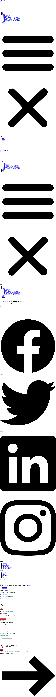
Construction (6, 16)
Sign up (11, 596)
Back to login (2, 620)
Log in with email (3, 594)
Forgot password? (3, 608)
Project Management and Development (11, 17)
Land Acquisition (7, 15)
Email (1, 583)
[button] (28, 81)
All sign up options (4, 635)
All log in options (3, 603)
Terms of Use (23, 651)
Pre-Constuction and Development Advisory (12, 18)
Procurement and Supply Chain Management (12, 19)
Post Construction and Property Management (12, 20)
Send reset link (2, 619)
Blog (3, 22)
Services (3, 14)
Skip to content (2, 0)
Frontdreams (29, 585)
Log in (1, 609)
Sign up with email (3, 626)
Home (3, 12)
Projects (3, 21)
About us (3, 13)
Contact (3, 23)
